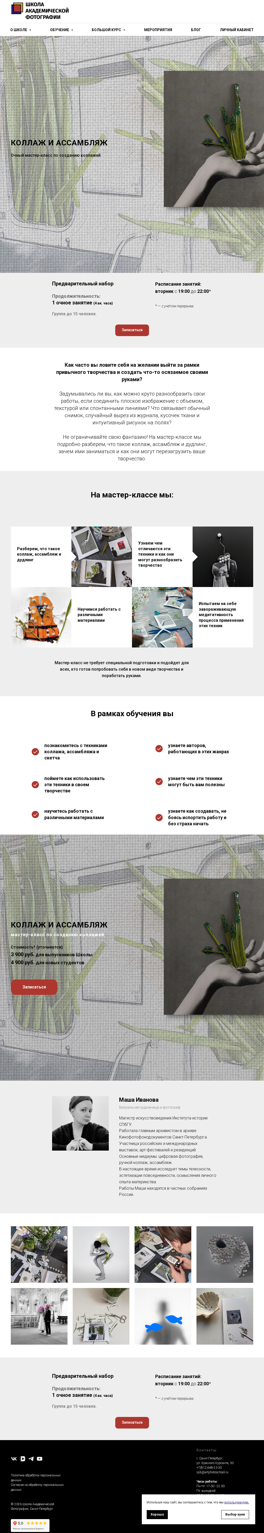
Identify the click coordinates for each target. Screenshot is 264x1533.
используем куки (236, 1502)
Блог (196, 30)
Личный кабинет (237, 30)
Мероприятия (158, 30)
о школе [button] (19, 30)
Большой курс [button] (107, 30)
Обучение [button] (60, 30)
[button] (132, 1157)
